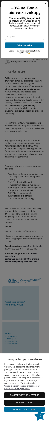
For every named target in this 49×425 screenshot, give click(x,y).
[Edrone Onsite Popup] (24, 212)
